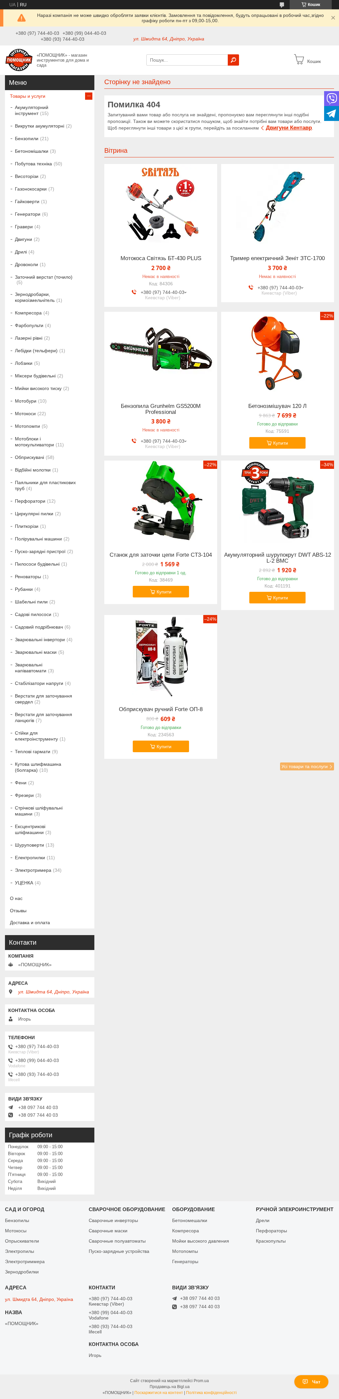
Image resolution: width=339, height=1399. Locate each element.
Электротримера (33, 870)
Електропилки (30, 857)
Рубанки (24, 589)
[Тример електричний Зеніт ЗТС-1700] (277, 205)
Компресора (28, 312)
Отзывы (18, 910)
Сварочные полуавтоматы (117, 1241)
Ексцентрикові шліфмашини (30, 829)
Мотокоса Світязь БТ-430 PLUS (161, 258)
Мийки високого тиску (38, 388)
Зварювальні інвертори (40, 639)
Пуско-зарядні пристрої (40, 551)
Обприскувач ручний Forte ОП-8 (161, 709)
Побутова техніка (33, 163)
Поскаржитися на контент (158, 1392)
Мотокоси (25, 413)
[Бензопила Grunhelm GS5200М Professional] (160, 353)
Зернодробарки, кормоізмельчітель (35, 297)
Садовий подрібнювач (39, 627)
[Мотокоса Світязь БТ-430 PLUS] (160, 205)
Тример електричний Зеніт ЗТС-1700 (277, 258)
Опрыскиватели (22, 1241)
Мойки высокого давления (200, 1241)
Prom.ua (201, 1380)
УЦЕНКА (24, 882)
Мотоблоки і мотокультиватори (34, 441)
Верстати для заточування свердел (43, 698)
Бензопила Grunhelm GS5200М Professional (161, 409)
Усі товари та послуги (304, 766)
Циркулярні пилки (34, 513)
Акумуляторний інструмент (31, 110)
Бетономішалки (31, 151)
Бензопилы (17, 1220)
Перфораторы (271, 1230)
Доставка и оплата (30, 922)
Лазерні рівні (28, 338)
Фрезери (24, 795)
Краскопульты (271, 1241)
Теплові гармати (32, 751)
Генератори (27, 214)
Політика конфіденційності (211, 1392)
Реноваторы (28, 576)
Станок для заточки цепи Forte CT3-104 (161, 555)
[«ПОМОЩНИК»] (19, 59)
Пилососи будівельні (37, 564)
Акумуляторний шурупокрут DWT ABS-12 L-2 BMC (277, 558)
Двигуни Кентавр (289, 128)
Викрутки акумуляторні (39, 126)
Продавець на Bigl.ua (170, 1386)
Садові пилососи (33, 614)
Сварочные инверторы (113, 1220)
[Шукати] (233, 60)
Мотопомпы (185, 1251)
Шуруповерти (29, 845)
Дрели (262, 1220)
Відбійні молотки (33, 470)
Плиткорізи (26, 526)
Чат (316, 1381)
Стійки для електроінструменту (36, 736)
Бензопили (26, 138)
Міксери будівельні (35, 375)
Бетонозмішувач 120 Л (277, 406)
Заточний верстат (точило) (44, 277)
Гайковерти (27, 201)
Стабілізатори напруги (39, 683)
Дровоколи (26, 264)
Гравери (24, 226)
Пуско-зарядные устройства (119, 1251)
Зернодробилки (22, 1271)
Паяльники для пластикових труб (45, 485)
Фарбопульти (29, 325)
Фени (20, 782)
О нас (16, 898)
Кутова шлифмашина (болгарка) (38, 767)
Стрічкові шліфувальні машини (39, 810)
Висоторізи (26, 176)
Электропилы (19, 1251)
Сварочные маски (108, 1230)
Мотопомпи (27, 426)
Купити (280, 443)
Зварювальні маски (36, 652)
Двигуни (23, 239)
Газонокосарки (31, 189)
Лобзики (23, 363)
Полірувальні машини (38, 538)
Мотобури (25, 401)
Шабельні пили (31, 601)
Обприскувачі (29, 457)
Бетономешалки (189, 1220)
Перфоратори (30, 501)
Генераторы (185, 1261)
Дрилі (21, 251)
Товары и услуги (27, 96)
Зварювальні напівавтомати (30, 667)
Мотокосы (15, 1230)
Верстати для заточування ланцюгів (43, 717)
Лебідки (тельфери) (36, 350)
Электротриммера (25, 1261)
